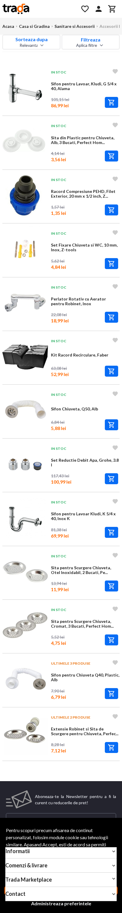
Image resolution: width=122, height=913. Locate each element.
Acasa (8, 26)
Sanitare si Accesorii (74, 26)
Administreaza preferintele (61, 903)
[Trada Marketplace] (38, 9)
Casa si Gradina (34, 26)
